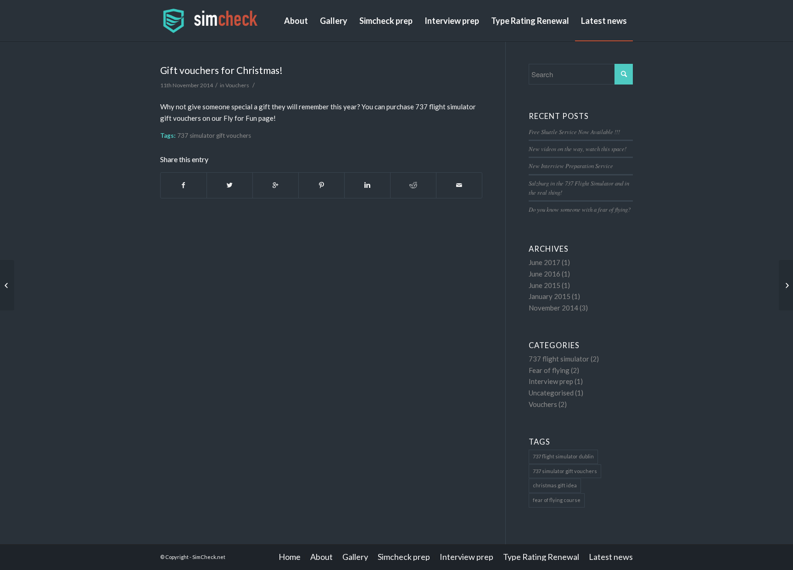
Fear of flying (549, 370)
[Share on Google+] (275, 185)
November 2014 (553, 308)
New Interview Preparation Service (571, 165)
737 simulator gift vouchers (214, 135)
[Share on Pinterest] (321, 185)
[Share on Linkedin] (367, 185)
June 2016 (544, 274)
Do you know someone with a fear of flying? (580, 209)
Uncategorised (551, 393)
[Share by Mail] (459, 185)
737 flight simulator (559, 359)
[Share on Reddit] (413, 185)
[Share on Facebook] (184, 185)
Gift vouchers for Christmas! (221, 70)
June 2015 (544, 285)
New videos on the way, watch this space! (577, 148)
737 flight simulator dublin (563, 456)
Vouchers (237, 85)
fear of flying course (557, 500)
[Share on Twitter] (229, 185)
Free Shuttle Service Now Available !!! (574, 131)
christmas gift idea (555, 485)
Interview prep (551, 381)
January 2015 (549, 296)
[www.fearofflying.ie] (7, 285)
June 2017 (544, 262)
